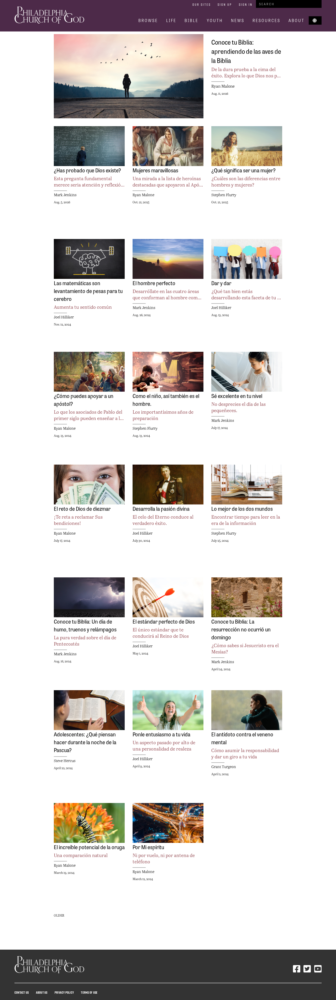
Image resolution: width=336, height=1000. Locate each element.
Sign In (246, 4)
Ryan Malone (223, 86)
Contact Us (21, 992)
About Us (42, 992)
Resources (266, 20)
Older (59, 915)
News (237, 20)
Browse (148, 20)
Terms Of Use (89, 992)
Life (171, 20)
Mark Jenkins (65, 194)
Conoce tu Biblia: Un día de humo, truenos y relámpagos (85, 625)
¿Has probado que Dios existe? (87, 170)
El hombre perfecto (154, 283)
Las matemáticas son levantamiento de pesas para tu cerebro (88, 290)
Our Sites (201, 4)
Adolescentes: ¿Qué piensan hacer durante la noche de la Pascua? (85, 742)
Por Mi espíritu (148, 847)
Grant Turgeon (223, 766)
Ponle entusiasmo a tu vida (161, 734)
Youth (215, 20)
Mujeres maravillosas (155, 170)
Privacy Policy (64, 992)
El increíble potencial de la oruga (89, 847)
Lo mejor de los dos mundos (242, 508)
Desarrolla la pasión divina (161, 508)
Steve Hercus (64, 760)
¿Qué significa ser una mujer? (243, 170)
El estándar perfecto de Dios (164, 621)
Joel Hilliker (64, 317)
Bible (191, 20)
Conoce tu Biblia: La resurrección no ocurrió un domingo (241, 629)
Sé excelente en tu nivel (236, 396)
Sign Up (225, 4)
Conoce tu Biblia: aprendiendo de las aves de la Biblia (246, 51)
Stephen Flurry (223, 194)
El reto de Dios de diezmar (82, 508)
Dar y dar (221, 283)
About (296, 20)
